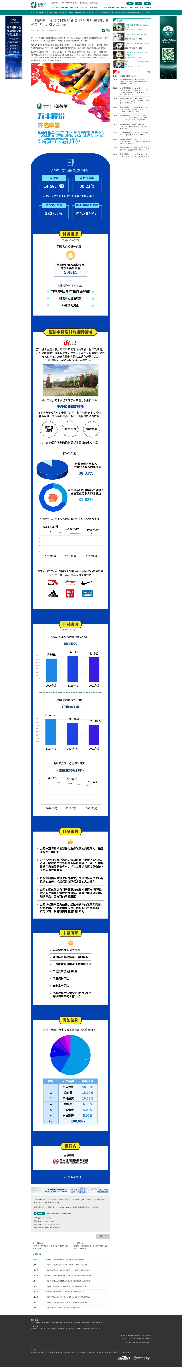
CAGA (127, 12)
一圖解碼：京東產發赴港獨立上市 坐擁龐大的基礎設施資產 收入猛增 (67, 1281)
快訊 (32, 12)
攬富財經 (94, 1329)
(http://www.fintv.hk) (53, 1228)
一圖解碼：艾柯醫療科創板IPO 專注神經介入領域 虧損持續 (64, 1259)
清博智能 (34, 1329)
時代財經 (61, 1329)
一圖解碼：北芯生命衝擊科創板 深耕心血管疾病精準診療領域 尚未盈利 (68, 1275)
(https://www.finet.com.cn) (52, 1224)
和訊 (48, 1329)
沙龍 (76, 7)
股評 (84, 12)
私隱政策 (92, 1322)
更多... (101, 1329)
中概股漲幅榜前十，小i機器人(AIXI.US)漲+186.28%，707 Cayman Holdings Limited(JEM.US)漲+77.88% (133, 109)
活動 (97, 12)
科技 (131, 7)
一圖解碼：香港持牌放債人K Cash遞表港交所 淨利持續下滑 (64, 1291)
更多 (149, 72)
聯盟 (96, 7)
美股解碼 (78, 12)
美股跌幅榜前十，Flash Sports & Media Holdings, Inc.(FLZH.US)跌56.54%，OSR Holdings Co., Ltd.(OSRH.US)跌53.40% (133, 118)
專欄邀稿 (59, 1322)
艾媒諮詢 (42, 1329)
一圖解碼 (55, 12)
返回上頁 (103, 1236)
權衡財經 (86, 1329)
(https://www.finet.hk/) (47, 1221)
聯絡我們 (148, 12)
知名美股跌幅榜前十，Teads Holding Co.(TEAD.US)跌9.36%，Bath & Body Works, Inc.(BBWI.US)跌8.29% (134, 82)
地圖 (71, 7)
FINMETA (69, 3)
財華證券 (76, 3)
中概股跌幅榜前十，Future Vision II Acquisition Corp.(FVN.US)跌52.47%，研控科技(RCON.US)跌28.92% (135, 101)
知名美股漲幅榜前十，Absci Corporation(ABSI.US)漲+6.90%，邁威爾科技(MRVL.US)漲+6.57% (135, 141)
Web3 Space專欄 (106, 12)
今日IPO (48, 12)
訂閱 (129, 3)
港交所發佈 (39, 12)
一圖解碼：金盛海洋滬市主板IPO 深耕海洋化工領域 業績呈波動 (66, 1265)
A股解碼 (70, 12)
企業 (81, 7)
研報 (88, 12)
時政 (141, 7)
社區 (116, 12)
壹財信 (79, 1329)
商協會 (121, 12)
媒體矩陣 (84, 3)
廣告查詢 (43, 1322)
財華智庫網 (55, 3)
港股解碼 (63, 12)
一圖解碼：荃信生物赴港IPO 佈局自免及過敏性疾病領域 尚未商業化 (67, 1297)
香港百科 (148, 7)
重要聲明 (85, 1322)
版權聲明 (77, 1322)
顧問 (91, 7)
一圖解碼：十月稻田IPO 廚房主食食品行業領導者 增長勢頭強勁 (66, 1302)
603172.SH (50, 38)
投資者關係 (68, 1322)
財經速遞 (111, 7)
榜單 (66, 7)
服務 (142, 12)
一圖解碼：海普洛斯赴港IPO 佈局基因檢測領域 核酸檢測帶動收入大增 (68, 1286)
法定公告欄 (135, 12)
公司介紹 (51, 1322)
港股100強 (124, 7)
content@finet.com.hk (63, 1207)
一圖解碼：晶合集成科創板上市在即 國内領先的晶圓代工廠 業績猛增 (67, 1270)
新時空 (54, 1329)
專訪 (93, 12)
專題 (136, 7)
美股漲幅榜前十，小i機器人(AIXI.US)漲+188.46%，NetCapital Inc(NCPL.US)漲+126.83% (133, 126)
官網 (62, 7)
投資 (118, 7)
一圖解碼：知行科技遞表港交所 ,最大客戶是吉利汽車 (62, 1308)
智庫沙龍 (94, 3)
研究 (86, 7)
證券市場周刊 (70, 1329)
